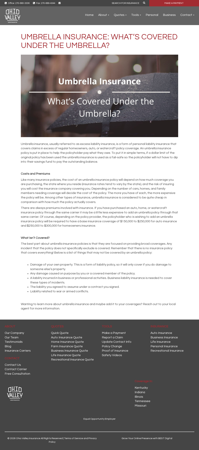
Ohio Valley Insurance (28, 438)
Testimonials (14, 341)
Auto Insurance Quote (66, 337)
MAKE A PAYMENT (174, 3)
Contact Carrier (16, 369)
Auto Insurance (161, 333)
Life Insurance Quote (66, 355)
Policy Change (112, 346)
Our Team (12, 337)
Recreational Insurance (167, 350)
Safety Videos (112, 355)
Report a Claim (112, 337)
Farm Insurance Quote (67, 346)
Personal (152, 14)
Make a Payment (114, 333)
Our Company (14, 333)
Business (169, 14)
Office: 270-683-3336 (18, 3)
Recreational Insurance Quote (72, 359)
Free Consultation (17, 373)
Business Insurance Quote (69, 350)
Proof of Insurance (115, 350)
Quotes (119, 14)
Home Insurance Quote (67, 341)
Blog (8, 346)
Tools (135, 14)
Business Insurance (164, 337)
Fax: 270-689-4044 (45, 3)
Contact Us (13, 364)
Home (89, 14)
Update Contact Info (116, 341)
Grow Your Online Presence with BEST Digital (147, 438)
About (103, 14)
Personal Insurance (164, 346)
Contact (186, 14)
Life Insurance (160, 341)
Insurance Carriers (18, 350)
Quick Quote (60, 333)
